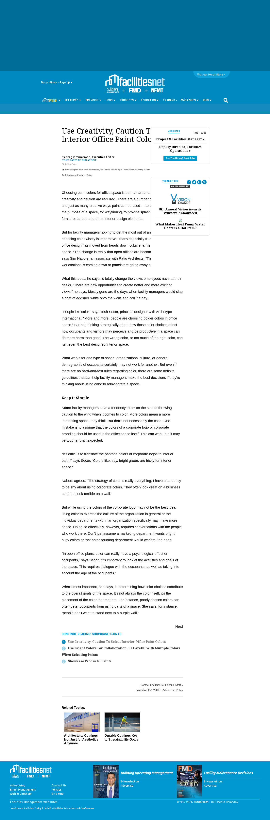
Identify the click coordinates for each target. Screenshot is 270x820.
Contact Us (59, 785)
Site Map (57, 793)
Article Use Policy (172, 690)
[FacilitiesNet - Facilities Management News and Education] (135, 80)
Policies (56, 789)
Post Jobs (200, 132)
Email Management (23, 789)
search (226, 100)
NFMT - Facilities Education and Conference (69, 808)
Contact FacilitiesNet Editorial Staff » (162, 684)
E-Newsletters (130, 781)
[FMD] (135, 92)
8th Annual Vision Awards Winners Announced (180, 211)
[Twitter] (194, 182)
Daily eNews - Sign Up (55, 82)
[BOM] (113, 92)
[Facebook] (189, 182)
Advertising (17, 785)
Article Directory (20, 793)
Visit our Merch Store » (211, 74)
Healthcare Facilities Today (26, 808)
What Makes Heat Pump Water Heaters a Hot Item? (180, 226)
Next (179, 627)
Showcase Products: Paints (79, 175)
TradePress (201, 802)
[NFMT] (157, 91)
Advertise (127, 785)
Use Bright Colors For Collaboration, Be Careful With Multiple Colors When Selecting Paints (108, 170)
